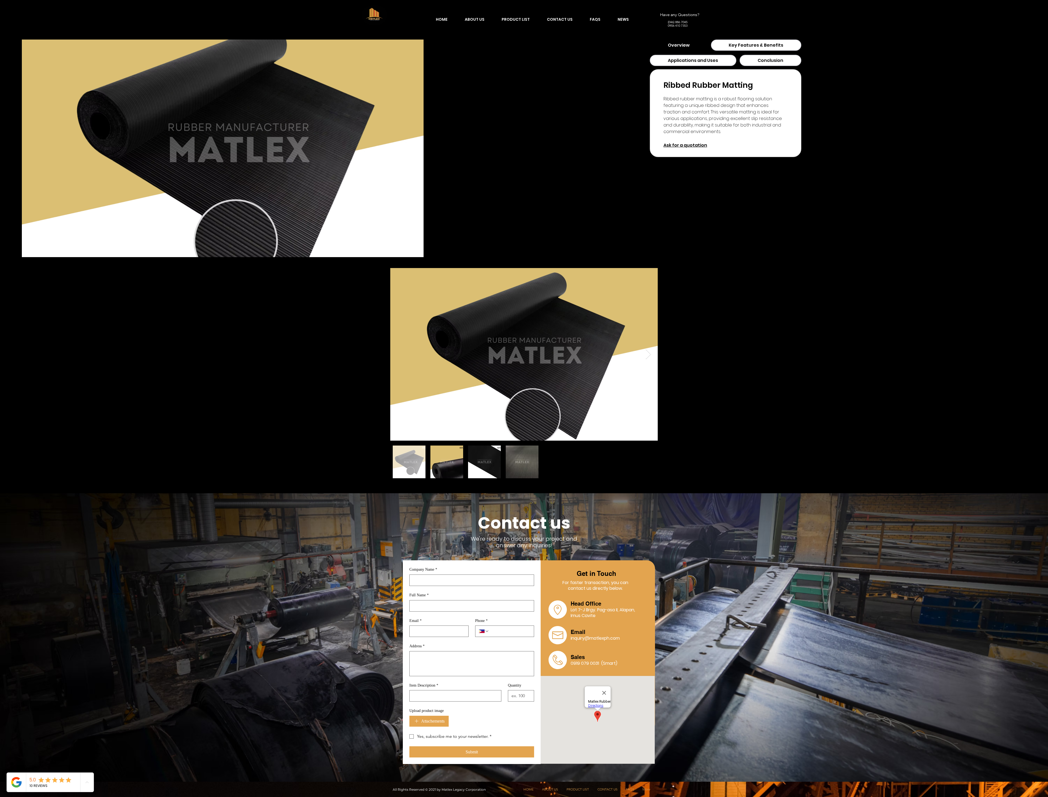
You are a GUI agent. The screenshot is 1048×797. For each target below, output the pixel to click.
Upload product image (426, 711)
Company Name (423, 569)
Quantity (514, 685)
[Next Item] (648, 354)
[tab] (679, 45)
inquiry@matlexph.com (595, 638)
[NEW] (374, 15)
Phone (481, 621)
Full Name (419, 595)
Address (417, 646)
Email (415, 621)
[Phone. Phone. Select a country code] (484, 631)
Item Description (423, 685)
